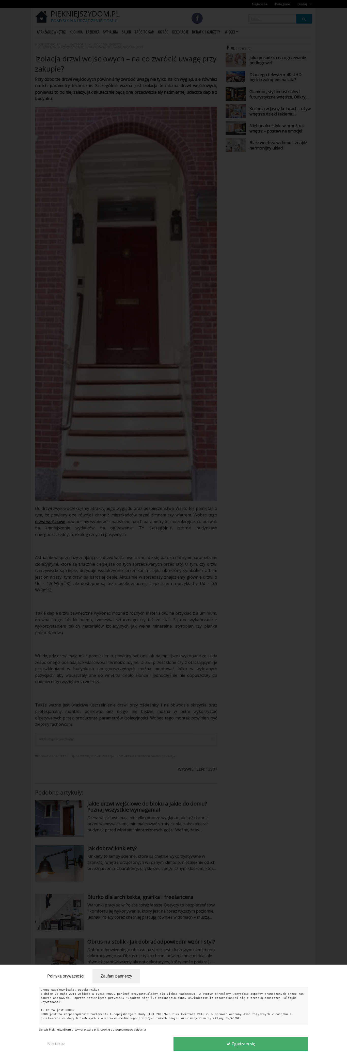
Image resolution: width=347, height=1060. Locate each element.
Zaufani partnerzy (116, 976)
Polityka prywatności (65, 976)
